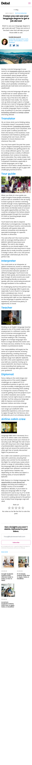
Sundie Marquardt (15, 37)
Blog (17, 9)
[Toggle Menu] (29, 3)
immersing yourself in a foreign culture (15, 112)
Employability (9, 13)
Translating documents (21, 126)
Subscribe (16, 542)
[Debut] (5, 3)
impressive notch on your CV (20, 71)
